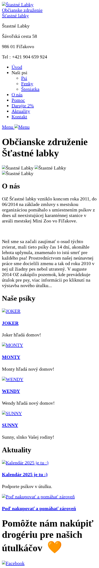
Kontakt (19, 116)
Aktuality (21, 111)
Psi (24, 78)
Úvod (17, 67)
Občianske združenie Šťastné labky (22, 12)
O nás (17, 94)
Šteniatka (30, 89)
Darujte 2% (23, 105)
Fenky (27, 83)
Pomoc (18, 100)
